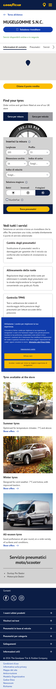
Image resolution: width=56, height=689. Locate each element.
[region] (28, 344)
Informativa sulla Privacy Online (39, 342)
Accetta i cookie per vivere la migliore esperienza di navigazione (28, 364)
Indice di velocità (14, 169)
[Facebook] (6, 597)
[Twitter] (14, 597)
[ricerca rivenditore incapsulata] (44, 4)
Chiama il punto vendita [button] (28, 86)
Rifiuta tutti (28, 356)
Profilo (32, 147)
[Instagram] (21, 597)
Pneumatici (35, 47)
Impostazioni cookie (28, 349)
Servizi (46, 47)
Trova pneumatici (28, 209)
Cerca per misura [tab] (16, 116)
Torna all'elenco (15, 14)
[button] (50, 4)
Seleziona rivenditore (30, 29)
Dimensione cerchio (15, 158)
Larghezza (11, 147)
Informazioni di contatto (15, 47)
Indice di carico (36, 158)
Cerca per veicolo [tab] (40, 116)
